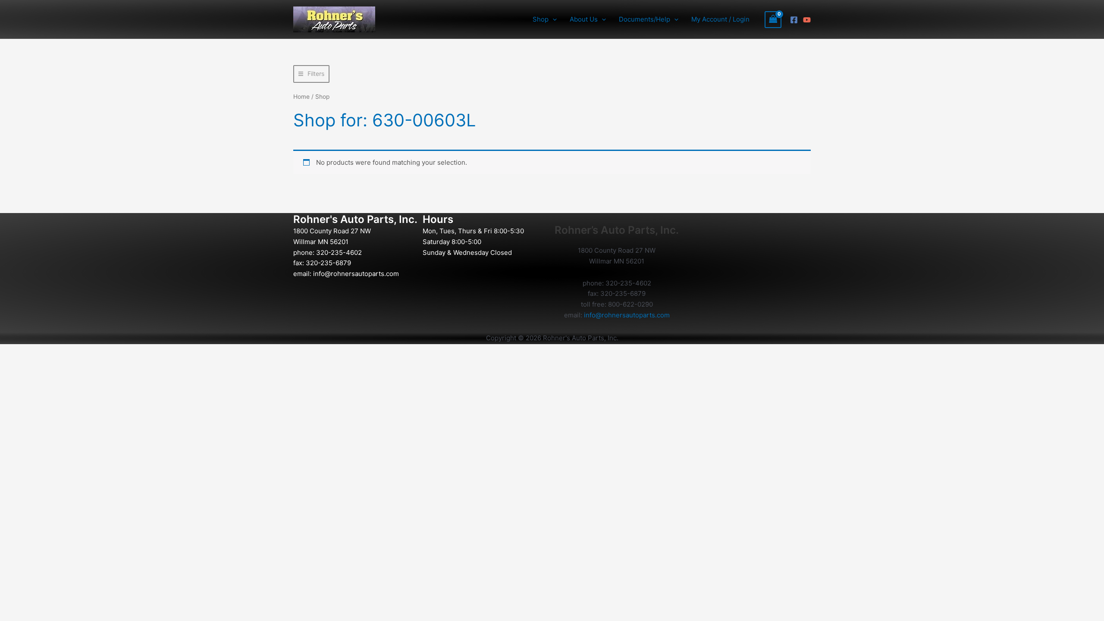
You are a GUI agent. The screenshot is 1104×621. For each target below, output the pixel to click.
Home (301, 96)
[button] (553, 19)
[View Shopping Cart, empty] (773, 19)
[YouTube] (807, 20)
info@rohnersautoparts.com (356, 274)
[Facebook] (794, 20)
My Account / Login (720, 19)
